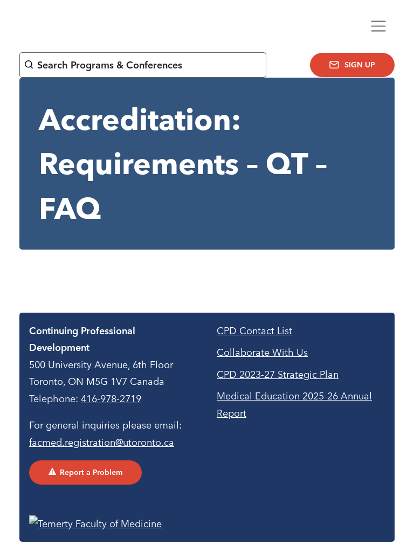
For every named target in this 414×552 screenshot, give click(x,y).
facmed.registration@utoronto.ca (101, 442)
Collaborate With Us (262, 352)
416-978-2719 (111, 398)
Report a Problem (91, 472)
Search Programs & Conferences (109, 65)
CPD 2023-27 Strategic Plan (278, 374)
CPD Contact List (254, 331)
